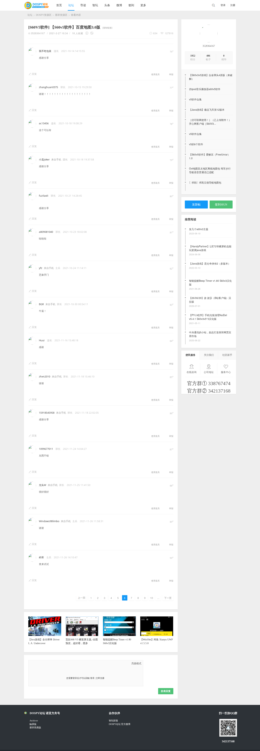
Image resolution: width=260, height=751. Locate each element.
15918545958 (46, 412)
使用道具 (155, 74)
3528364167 (209, 46)
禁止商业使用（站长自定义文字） (91, 33)
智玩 (95, 5)
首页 (59, 5)
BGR (41, 304)
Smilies (58, 663)
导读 (83, 5)
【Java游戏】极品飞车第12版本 (206, 109)
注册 (232, 5)
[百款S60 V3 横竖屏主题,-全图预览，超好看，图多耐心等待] (82, 635)
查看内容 (76, 15)
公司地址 (209, 372)
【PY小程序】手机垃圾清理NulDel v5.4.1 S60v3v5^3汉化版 (208, 317)
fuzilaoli (43, 195)
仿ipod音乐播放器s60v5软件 (204, 89)
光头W (42, 485)
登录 (223, 5)
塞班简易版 (35, 727)
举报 (171, 74)
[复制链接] (107, 28)
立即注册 (100, 678)
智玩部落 (113, 720)
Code (54, 663)
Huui (42, 340)
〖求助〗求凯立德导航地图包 (205, 182)
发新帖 (196, 204)
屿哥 (41, 557)
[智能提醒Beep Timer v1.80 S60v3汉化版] (119, 635)
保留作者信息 (87, 33)
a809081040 (46, 231)
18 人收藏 (77, 33)
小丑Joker (44, 159)
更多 (143, 5)
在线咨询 (192, 372)
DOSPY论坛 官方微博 (119, 724)
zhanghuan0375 (48, 87)
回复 (34, 74)
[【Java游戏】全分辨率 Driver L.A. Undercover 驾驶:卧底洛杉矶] (44, 635)
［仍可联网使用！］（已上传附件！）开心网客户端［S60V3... (210, 121)
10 (151, 598)
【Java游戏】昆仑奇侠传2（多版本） (209, 263)
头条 (107, 5)
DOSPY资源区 (43, 15)
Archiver (34, 720)
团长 (65, 159)
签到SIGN (221, 204)
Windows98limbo (49, 521)
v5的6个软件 (196, 144)
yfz (40, 268)
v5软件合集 (195, 99)
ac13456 (44, 123)
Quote (49, 663)
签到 (131, 5)
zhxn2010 (44, 376)
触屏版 (33, 724)
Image (41, 663)
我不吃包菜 (45, 51)
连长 (56, 51)
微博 (119, 5)
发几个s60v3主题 (198, 229)
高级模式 (136, 663)
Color (36, 663)
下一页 (168, 598)
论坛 (71, 5)
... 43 (158, 598)
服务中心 (226, 372)
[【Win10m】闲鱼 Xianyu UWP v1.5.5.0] (156, 635)
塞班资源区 (61, 15)
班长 (62, 87)
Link (45, 663)
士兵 (57, 268)
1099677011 (46, 448)
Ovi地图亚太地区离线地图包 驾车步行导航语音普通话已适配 (210, 170)
